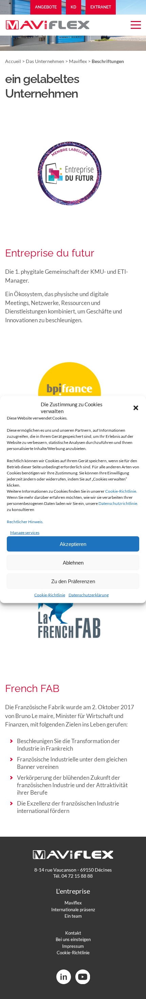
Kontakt (73, 933)
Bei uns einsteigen (73, 939)
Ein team (73, 916)
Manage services (24, 532)
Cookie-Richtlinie (49, 594)
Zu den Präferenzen (73, 581)
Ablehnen (73, 562)
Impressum (73, 946)
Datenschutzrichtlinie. (118, 503)
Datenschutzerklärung (89, 594)
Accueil (13, 61)
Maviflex (78, 61)
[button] (135, 407)
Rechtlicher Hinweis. (25, 521)
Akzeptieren (73, 544)
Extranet (100, 7)
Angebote (46, 7)
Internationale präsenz (73, 909)
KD (73, 7)
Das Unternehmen (45, 61)
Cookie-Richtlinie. (121, 491)
